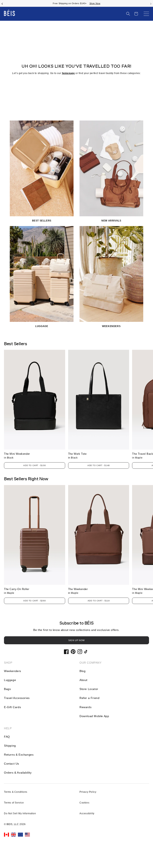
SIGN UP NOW (76, 640)
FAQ (7, 736)
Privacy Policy (87, 792)
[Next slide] (151, 3)
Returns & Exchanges (18, 754)
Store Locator (88, 689)
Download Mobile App (94, 716)
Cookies (84, 802)
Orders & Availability (18, 772)
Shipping (10, 745)
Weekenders (12, 671)
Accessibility (86, 813)
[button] (128, 14)
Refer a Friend (89, 698)
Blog (82, 671)
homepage (68, 73)
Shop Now (91, 3)
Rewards (85, 707)
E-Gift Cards (12, 707)
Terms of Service (14, 802)
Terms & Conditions (15, 792)
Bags (7, 689)
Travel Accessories (17, 698)
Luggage (10, 680)
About (83, 680)
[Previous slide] (2, 3)
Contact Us (11, 763)
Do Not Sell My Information (20, 813)
